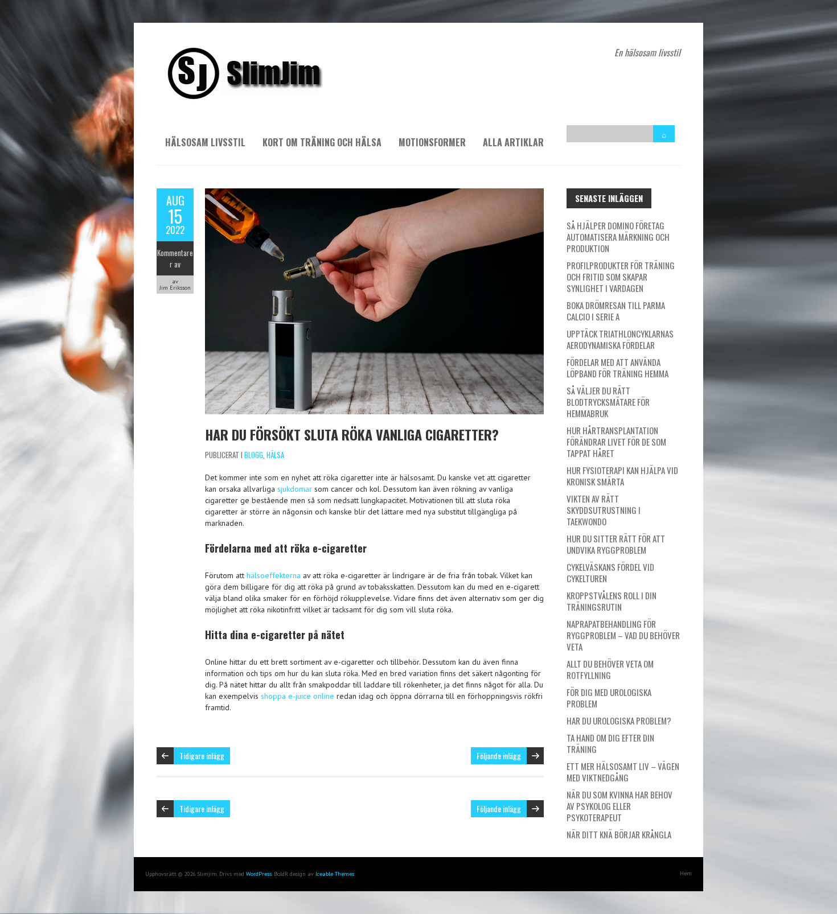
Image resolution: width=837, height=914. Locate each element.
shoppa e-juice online (297, 696)
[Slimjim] (242, 51)
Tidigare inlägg (201, 755)
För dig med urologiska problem (609, 698)
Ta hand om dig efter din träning (610, 743)
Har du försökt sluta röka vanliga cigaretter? (352, 434)
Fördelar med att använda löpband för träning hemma (617, 368)
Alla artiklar (513, 142)
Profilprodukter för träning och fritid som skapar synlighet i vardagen (621, 276)
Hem (686, 873)
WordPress (259, 874)
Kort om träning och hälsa (321, 142)
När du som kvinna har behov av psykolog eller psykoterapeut (619, 806)
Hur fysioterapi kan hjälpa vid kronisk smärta (622, 476)
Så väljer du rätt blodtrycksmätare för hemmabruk (608, 401)
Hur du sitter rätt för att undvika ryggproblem (616, 544)
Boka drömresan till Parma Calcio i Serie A (616, 311)
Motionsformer (432, 142)
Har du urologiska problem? (619, 720)
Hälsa (275, 454)
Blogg (253, 454)
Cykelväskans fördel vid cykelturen (610, 572)
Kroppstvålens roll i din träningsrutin (612, 601)
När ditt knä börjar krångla (619, 834)
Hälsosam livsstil (205, 142)
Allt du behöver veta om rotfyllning (610, 669)
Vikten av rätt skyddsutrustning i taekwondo (604, 510)
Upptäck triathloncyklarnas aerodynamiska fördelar (620, 339)
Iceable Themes (334, 874)
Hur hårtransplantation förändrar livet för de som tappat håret (616, 441)
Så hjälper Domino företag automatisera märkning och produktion (618, 236)
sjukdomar (294, 489)
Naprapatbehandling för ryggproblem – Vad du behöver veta (623, 635)
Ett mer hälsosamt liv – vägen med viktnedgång (623, 772)
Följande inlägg (499, 755)
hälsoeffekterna (274, 575)
